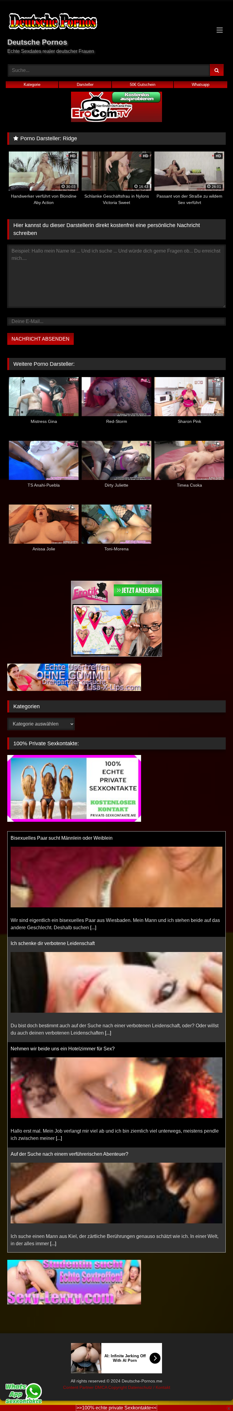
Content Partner (79, 1387)
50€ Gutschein (142, 84)
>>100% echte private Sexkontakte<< (116, 1407)
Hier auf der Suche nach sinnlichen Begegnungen (64, 1154)
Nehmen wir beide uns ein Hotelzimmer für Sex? (63, 943)
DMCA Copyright (111, 1387)
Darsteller (85, 84)
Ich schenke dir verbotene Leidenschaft (53, 838)
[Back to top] (214, 1393)
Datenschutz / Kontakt (149, 1387)
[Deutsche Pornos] (116, 22)
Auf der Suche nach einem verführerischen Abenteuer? (69, 1048)
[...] (108, 927)
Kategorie (32, 84)
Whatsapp (200, 84)
